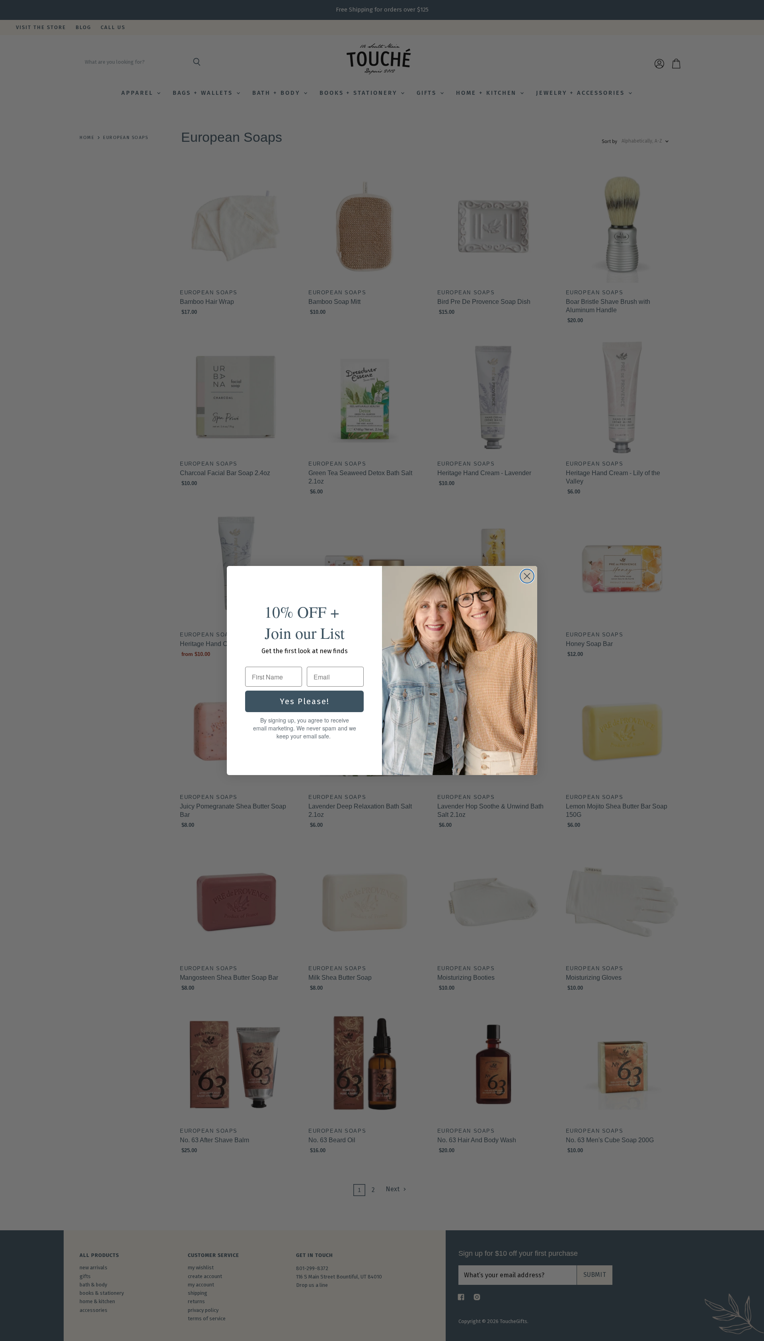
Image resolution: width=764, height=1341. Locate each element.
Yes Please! (304, 701)
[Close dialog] (527, 576)
